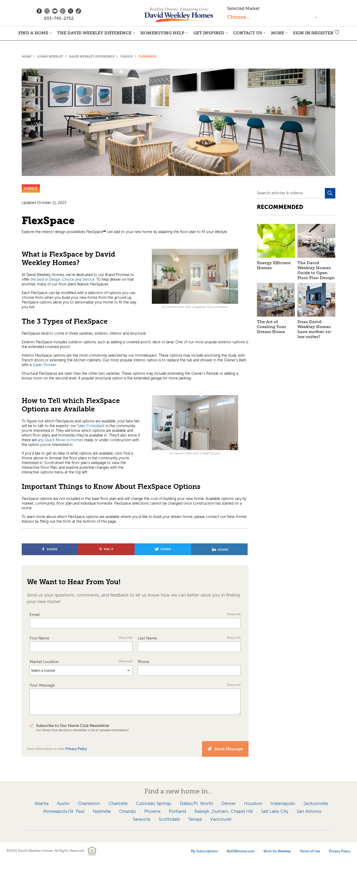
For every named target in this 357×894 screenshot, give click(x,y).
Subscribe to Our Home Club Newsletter (82, 728)
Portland (177, 811)
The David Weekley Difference (94, 32)
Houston (253, 803)
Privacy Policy (76, 749)
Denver (228, 803)
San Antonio (309, 811)
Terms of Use (310, 851)
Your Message (135, 685)
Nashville (102, 811)
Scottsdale (169, 819)
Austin (63, 803)
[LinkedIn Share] (219, 553)
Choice (126, 56)
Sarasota (141, 819)
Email (135, 615)
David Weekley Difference (91, 56)
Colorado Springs (153, 803)
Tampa (195, 819)
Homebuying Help (162, 32)
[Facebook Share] (50, 553)
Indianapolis (282, 803)
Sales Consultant (91, 426)
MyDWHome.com (241, 851)
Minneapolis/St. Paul (63, 811)
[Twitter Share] (163, 553)
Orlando (127, 811)
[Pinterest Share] (107, 553)
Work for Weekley (277, 851)
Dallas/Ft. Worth (196, 803)
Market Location (81, 662)
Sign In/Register (313, 32)
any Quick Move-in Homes (60, 440)
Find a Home (33, 32)
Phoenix (152, 811)
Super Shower (44, 365)
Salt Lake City (274, 811)
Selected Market (243, 8)
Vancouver (221, 819)
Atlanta (41, 803)
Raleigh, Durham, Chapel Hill (223, 811)
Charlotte (118, 803)
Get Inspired (208, 32)
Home (26, 56)
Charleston (89, 803)
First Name (81, 638)
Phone (143, 662)
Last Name (189, 638)
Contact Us (247, 32)
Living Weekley (50, 56)
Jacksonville (315, 803)
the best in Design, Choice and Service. (63, 280)
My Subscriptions (204, 851)
